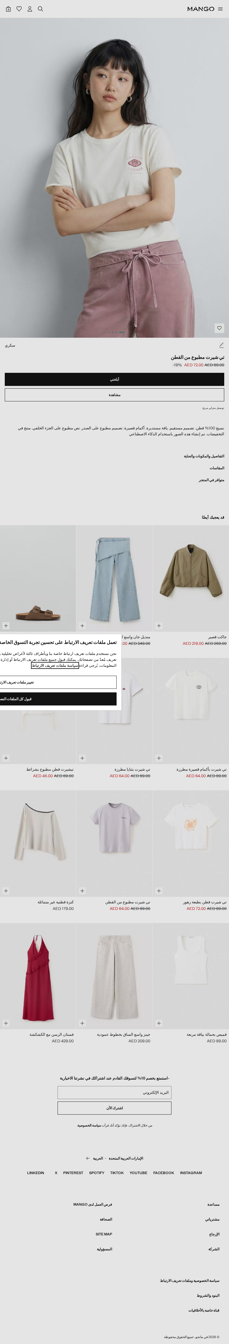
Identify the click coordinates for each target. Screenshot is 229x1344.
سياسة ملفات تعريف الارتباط (55, 665)
